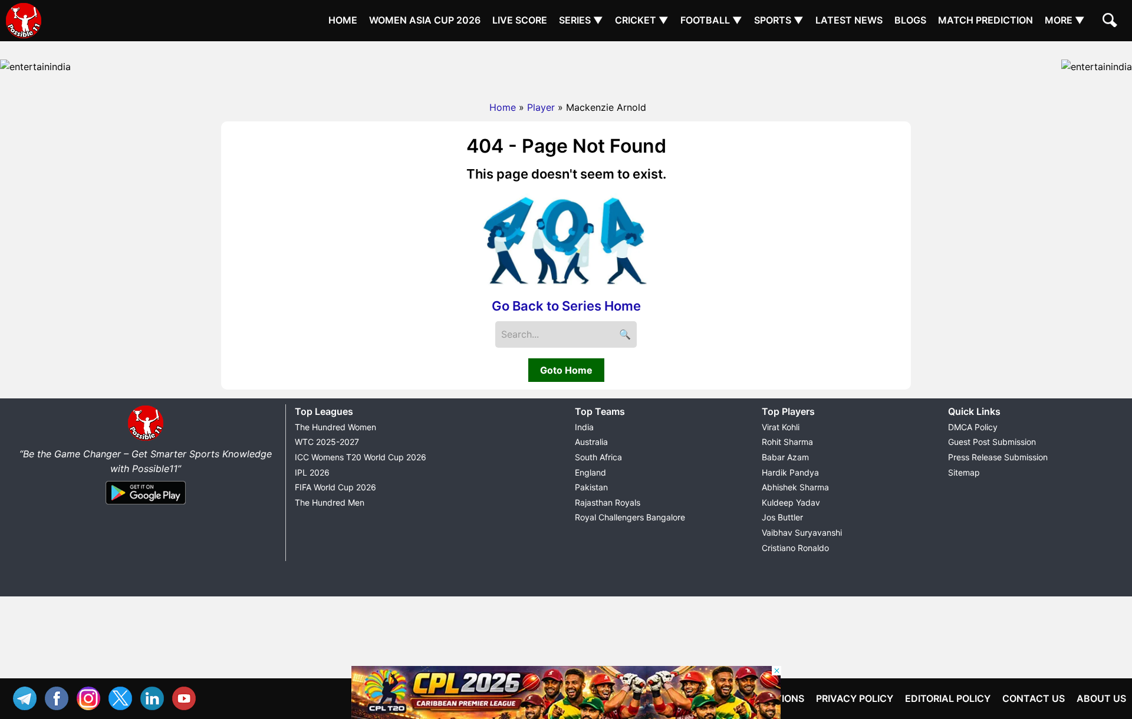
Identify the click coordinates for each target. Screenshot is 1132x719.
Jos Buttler (782, 517)
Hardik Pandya (790, 472)
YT (187, 697)
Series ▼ (581, 20)
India (584, 427)
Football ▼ (711, 20)
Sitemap (964, 472)
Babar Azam (785, 457)
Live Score (519, 20)
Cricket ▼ (642, 20)
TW (123, 697)
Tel (27, 697)
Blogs (910, 20)
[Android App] (145, 505)
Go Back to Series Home (566, 306)
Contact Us (1033, 698)
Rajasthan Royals (607, 502)
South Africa (598, 457)
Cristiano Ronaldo (795, 548)
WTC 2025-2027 (327, 442)
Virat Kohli (780, 427)
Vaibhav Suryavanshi (802, 532)
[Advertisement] (566, 67)
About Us (1101, 698)
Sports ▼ (779, 20)
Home (342, 20)
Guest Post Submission (992, 442)
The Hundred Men (329, 502)
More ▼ (1065, 20)
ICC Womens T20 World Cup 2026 (360, 457)
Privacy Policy (854, 698)
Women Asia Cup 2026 (425, 20)
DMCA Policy (973, 427)
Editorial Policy (947, 698)
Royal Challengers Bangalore (630, 517)
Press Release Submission (998, 457)
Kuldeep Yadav (791, 502)
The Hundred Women (335, 427)
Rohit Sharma (787, 442)
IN (155, 697)
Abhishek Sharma (795, 487)
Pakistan (591, 487)
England (590, 472)
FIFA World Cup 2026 (335, 487)
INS (91, 697)
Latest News (849, 20)
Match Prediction (985, 20)
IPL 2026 (312, 472)
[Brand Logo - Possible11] (145, 438)
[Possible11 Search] (1111, 22)
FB (59, 697)
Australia (591, 442)
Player (541, 107)
